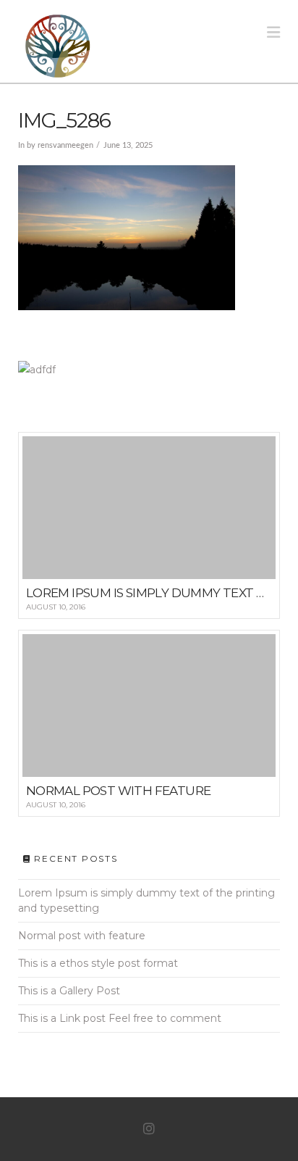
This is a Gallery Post (69, 990)
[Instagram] (149, 1129)
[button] (273, 32)
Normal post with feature (81, 935)
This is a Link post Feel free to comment (119, 1018)
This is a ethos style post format (98, 963)
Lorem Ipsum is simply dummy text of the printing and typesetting (146, 900)
